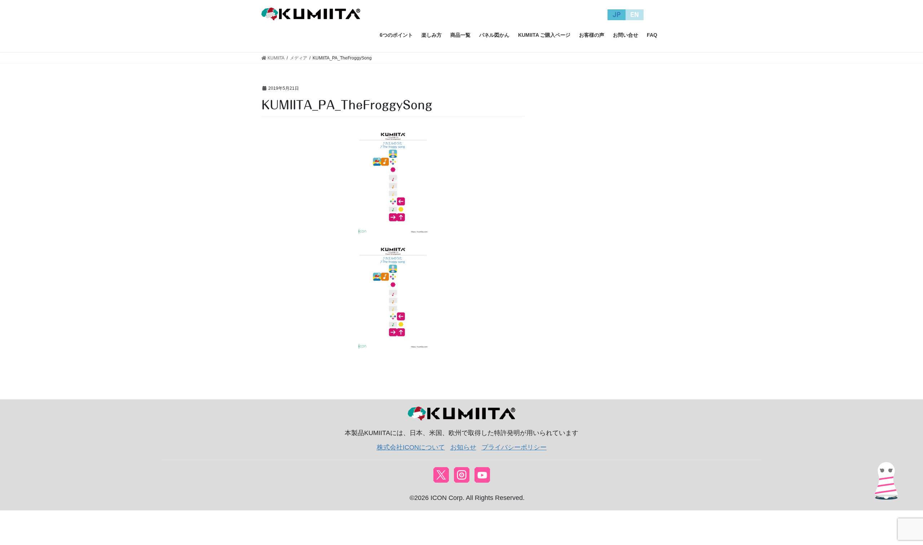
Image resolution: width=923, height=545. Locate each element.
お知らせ (463, 447)
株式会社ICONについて (411, 447)
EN (634, 15)
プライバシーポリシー (514, 447)
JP (617, 15)
